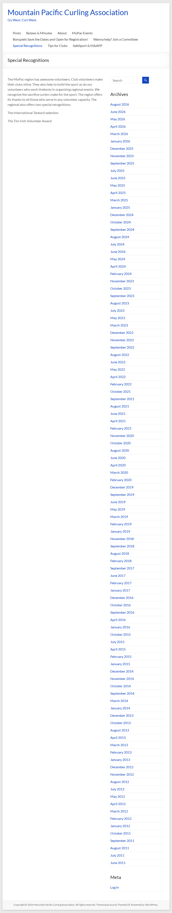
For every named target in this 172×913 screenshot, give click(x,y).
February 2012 (121, 818)
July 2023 (117, 310)
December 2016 (121, 598)
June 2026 (117, 112)
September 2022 (122, 347)
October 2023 (120, 288)
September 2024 (122, 229)
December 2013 (121, 715)
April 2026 (118, 126)
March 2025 (119, 200)
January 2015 (120, 664)
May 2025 (117, 185)
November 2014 (122, 679)
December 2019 (121, 487)
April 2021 (118, 421)
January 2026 (120, 141)
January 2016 (120, 627)
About (62, 33)
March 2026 (119, 134)
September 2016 (122, 612)
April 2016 (118, 620)
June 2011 (117, 863)
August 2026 (119, 104)
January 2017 (120, 590)
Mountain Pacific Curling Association (68, 12)
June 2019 (117, 502)
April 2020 (118, 465)
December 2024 (121, 215)
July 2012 (117, 789)
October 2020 (120, 443)
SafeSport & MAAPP (87, 46)
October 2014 (120, 686)
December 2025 (121, 148)
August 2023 (119, 303)
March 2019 (119, 517)
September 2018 (122, 546)
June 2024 (117, 251)
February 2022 (121, 384)
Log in (114, 887)
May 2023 (117, 318)
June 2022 (117, 362)
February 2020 (121, 480)
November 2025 (122, 156)
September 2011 (122, 841)
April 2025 (118, 193)
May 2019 (117, 509)
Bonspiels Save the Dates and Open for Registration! (50, 39)
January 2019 (120, 531)
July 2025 (117, 171)
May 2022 (117, 369)
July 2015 (117, 642)
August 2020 (119, 450)
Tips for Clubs (58, 46)
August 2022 (119, 355)
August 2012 (119, 782)
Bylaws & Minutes (39, 33)
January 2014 (120, 708)
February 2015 (121, 656)
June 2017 (117, 575)
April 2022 (118, 377)
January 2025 (120, 207)
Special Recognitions (27, 46)
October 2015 (120, 634)
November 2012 (122, 774)
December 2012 (121, 767)
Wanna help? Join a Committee (115, 39)
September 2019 (122, 494)
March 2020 (119, 472)
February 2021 (121, 428)
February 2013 (121, 752)
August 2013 (119, 730)
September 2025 (122, 163)
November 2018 (122, 539)
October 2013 (120, 723)
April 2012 (118, 804)
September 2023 (122, 296)
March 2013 (119, 745)
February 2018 (121, 561)
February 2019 (121, 524)
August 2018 (119, 553)
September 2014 (122, 693)
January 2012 (120, 826)
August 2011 (119, 848)
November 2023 (122, 281)
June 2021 (117, 413)
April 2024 (118, 266)
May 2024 (117, 259)
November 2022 (122, 340)
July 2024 (117, 244)
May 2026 (117, 119)
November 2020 (122, 436)
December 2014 (121, 671)
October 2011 (120, 833)
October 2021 (120, 391)
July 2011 (117, 855)
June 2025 (117, 178)
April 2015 (118, 649)
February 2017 (121, 583)
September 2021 (122, 399)
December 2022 (121, 332)
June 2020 (117, 458)
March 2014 (119, 701)
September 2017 (122, 568)
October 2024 (120, 222)
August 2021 (119, 406)
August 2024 (119, 237)
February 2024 (121, 274)
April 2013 (118, 737)
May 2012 (117, 796)
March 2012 (119, 811)
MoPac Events (82, 33)
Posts (17, 33)
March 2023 (119, 325)
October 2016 (120, 605)
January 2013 (120, 760)
